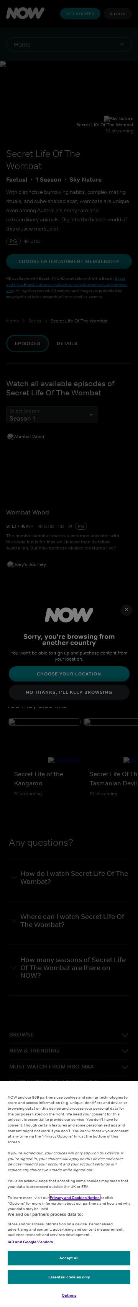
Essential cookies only (69, 1277)
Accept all (69, 1257)
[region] (69, 1194)
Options (69, 1295)
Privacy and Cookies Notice (75, 1197)
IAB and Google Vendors (30, 1241)
